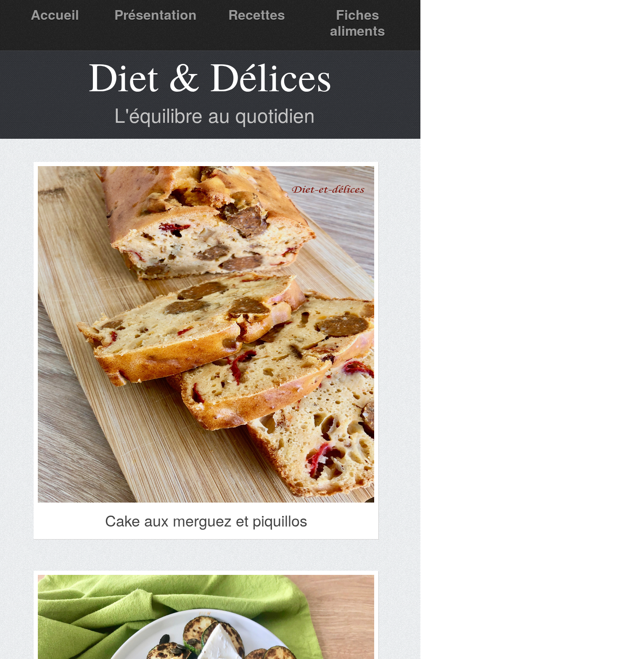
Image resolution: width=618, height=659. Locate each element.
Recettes (256, 14)
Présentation (155, 14)
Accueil (55, 14)
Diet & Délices (210, 76)
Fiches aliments (357, 22)
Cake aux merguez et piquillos (206, 520)
